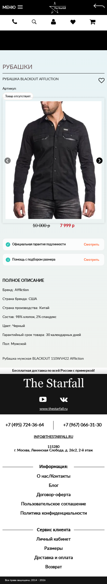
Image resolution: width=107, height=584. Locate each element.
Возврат (53, 567)
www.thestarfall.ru (54, 409)
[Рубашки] (99, 7)
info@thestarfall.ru (53, 437)
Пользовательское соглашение (53, 504)
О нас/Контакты (53, 476)
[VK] (64, 399)
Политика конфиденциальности (53, 513)
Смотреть (91, 244)
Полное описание (23, 281)
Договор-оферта (54, 495)
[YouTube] (43, 399)
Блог (53, 485)
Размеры (53, 548)
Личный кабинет (53, 539)
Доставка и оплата (53, 558)
